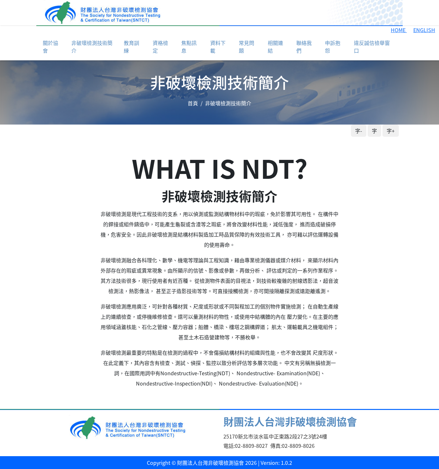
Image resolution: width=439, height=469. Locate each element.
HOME (399, 30)
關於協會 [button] (50, 46)
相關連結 (275, 46)
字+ (391, 131)
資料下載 (218, 46)
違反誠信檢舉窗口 (372, 46)
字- (358, 131)
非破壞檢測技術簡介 (91, 46)
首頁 (193, 103)
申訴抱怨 (332, 46)
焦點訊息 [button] (189, 46)
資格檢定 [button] (160, 46)
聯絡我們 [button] (304, 46)
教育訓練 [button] (131, 46)
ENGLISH (424, 30)
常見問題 (246, 46)
